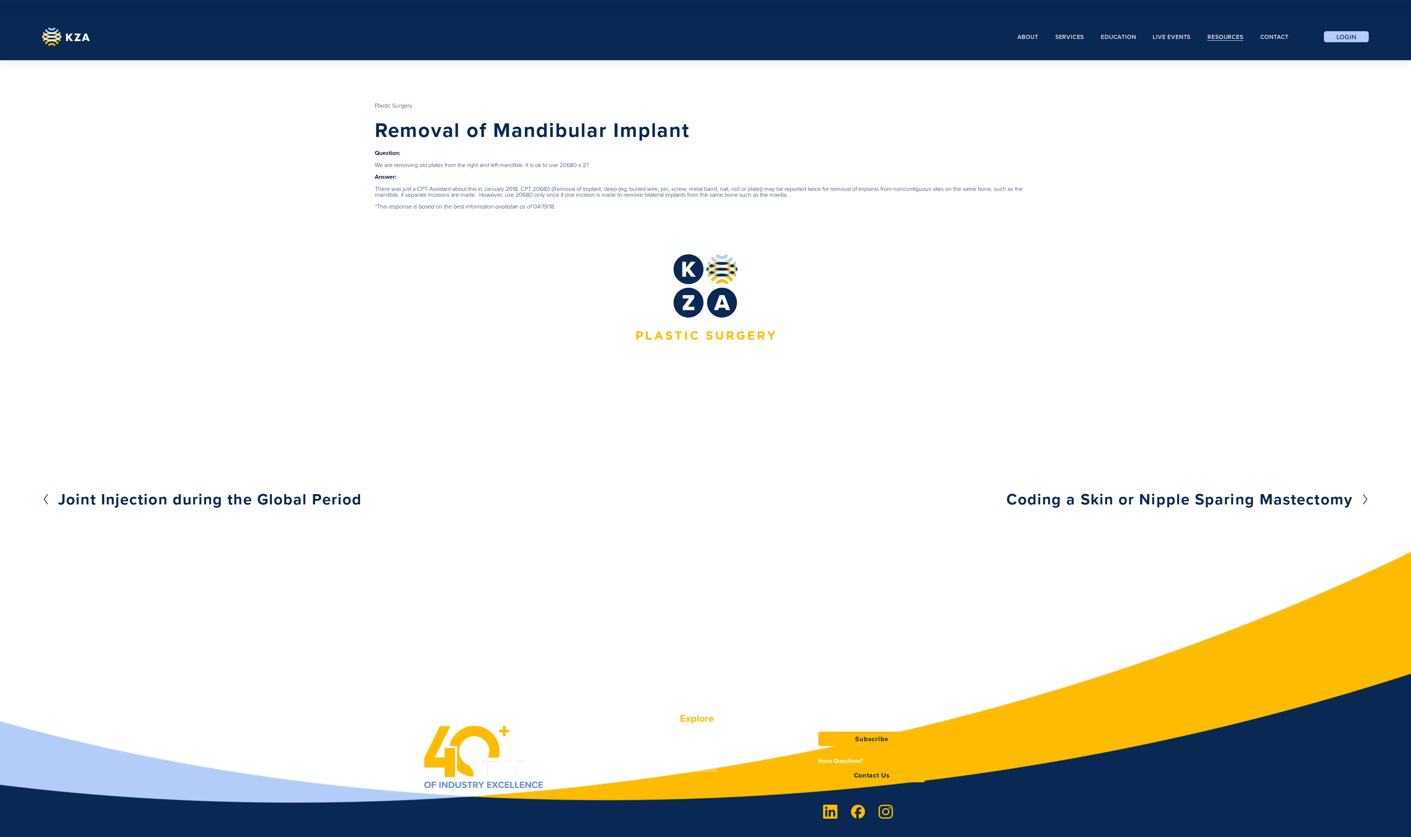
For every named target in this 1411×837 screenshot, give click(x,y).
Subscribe (871, 739)
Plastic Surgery (393, 105)
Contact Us (872, 775)
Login (1346, 36)
